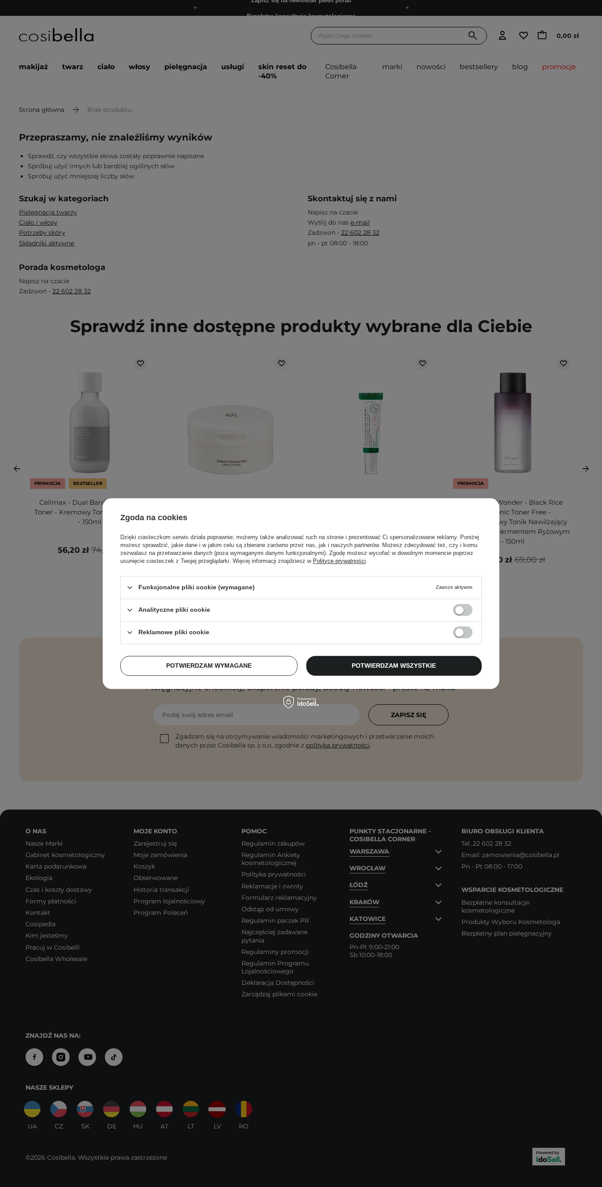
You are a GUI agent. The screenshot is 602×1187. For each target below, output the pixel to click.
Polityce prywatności (339, 561)
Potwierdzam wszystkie (394, 665)
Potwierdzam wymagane (209, 665)
